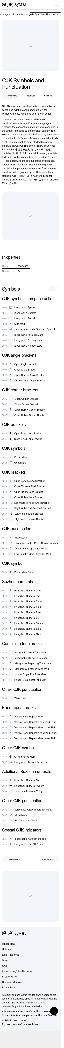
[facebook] (57, 933)
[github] (51, 933)
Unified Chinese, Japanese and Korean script (26, 113)
